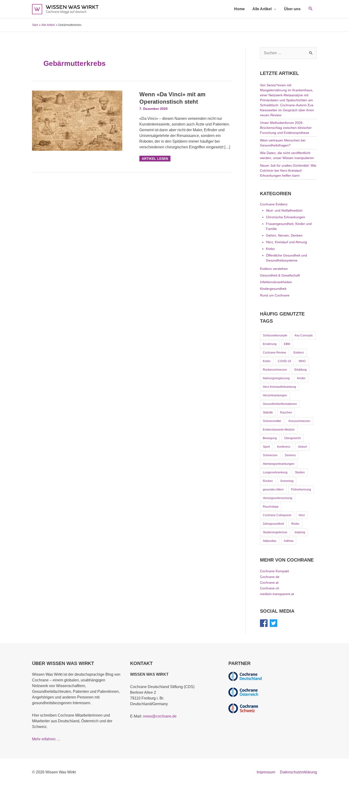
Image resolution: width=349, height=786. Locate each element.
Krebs (270, 249)
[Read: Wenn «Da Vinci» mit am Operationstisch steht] (77, 120)
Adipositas (269, 541)
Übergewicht (292, 438)
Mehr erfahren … (46, 739)
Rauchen (286, 412)
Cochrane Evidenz (274, 204)
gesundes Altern (273, 489)
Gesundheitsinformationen (280, 404)
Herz (302, 515)
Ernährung (270, 344)
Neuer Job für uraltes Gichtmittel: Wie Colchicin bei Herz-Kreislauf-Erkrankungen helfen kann (288, 170)
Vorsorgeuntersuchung (277, 498)
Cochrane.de (269, 577)
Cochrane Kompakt (274, 571)
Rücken (268, 481)
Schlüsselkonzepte (275, 335)
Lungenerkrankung (275, 472)
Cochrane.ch (269, 588)
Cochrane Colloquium (277, 515)
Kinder (301, 378)
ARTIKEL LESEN (154, 158)
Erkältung (300, 369)
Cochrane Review (274, 352)
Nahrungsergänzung (276, 378)
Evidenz (298, 352)
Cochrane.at (269, 582)
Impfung (300, 532)
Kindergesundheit (273, 289)
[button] (310, 9)
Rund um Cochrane (274, 295)
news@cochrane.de (160, 716)
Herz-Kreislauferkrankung (279, 386)
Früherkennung (301, 489)
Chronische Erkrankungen (285, 217)
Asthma (288, 541)
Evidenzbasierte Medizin (279, 429)
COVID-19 (284, 361)
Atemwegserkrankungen (278, 464)
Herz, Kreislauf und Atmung (286, 242)
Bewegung (270, 438)
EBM (287, 344)
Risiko (295, 523)
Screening (286, 481)
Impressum (266, 772)
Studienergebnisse (275, 532)
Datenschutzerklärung (298, 772)
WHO (302, 361)
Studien (300, 472)
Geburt (302, 446)
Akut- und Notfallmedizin (284, 210)
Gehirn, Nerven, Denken (284, 235)
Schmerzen (270, 455)
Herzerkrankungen (275, 395)
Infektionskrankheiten (276, 282)
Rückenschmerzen (275, 369)
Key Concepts (304, 335)
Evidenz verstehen (274, 269)
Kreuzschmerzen (299, 421)
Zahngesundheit (273, 523)
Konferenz (283, 446)
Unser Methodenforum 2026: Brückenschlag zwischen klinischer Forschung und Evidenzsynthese (286, 128)
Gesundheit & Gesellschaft (280, 275)
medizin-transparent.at (277, 594)
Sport (266, 446)
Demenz (290, 455)
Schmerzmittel (272, 421)
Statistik (268, 412)
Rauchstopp (270, 506)
